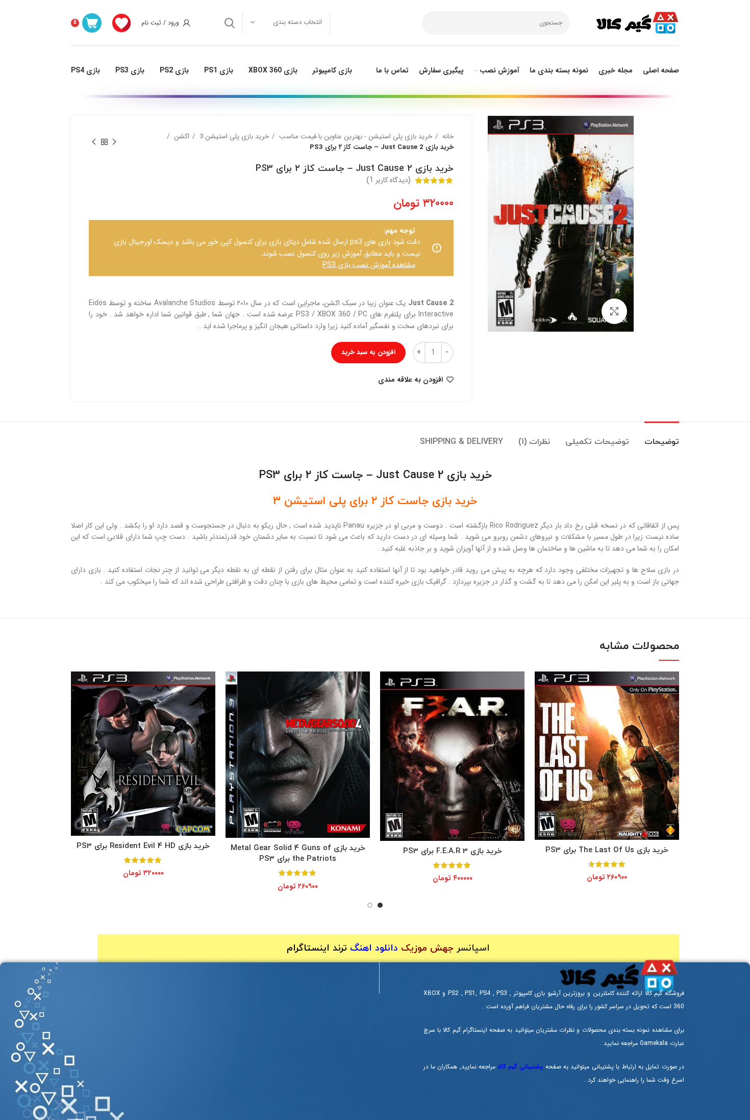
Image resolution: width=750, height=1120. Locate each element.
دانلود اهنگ (374, 948)
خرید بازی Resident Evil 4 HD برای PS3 (143, 846)
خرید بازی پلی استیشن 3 (233, 136)
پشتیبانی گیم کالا (520, 1067)
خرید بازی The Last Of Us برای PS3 (606, 850)
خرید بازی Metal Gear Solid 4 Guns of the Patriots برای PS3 (298, 853)
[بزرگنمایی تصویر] (614, 311)
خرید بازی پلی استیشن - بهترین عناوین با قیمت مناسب (354, 136)
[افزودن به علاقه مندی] (542, 711)
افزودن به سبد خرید (368, 352)
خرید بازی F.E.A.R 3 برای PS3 (452, 851)
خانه (447, 136)
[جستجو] (229, 23)
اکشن (180, 136)
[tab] (661, 437)
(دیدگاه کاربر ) (388, 180)
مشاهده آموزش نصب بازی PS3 (368, 264)
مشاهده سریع (542, 688)
